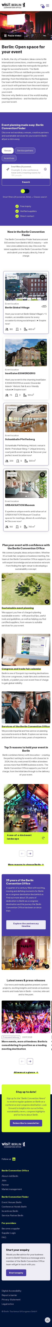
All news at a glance (24, 1072)
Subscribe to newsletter (26, 1123)
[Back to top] (47, 1320)
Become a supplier (11, 1228)
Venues (7, 150)
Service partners (25, 150)
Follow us (6, 1159)
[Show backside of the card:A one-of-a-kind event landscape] (26, 814)
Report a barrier (9, 1295)
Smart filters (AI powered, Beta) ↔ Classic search (25, 197)
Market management (12, 1189)
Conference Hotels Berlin (14, 1206)
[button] (9, 419)
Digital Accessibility (11, 1291)
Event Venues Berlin (11, 1202)
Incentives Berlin (10, 1211)
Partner (5, 1184)
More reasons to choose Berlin (24, 864)
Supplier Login (9, 1233)
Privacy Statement (11, 1299)
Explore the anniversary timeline (26, 924)
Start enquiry (16, 1272)
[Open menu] (47, 5)
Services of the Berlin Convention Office (26, 726)
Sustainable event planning (18, 607)
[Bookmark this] (42, 277)
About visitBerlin (10, 1176)
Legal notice (8, 1304)
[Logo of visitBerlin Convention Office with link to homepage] (13, 5)
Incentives (9, 158)
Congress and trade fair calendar (21, 668)
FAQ (4, 1237)
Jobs (4, 1180)
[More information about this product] (45, 169)
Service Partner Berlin (12, 1215)
